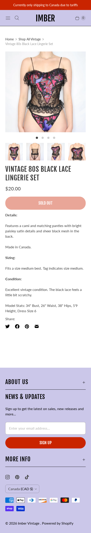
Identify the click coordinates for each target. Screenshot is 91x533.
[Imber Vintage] (45, 18)
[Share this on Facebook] (17, 326)
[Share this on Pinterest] (27, 326)
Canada (20, 489)
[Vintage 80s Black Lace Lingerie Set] (45, 91)
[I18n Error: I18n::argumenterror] (14, 151)
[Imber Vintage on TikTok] (29, 477)
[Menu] (8, 18)
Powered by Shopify (57, 523)
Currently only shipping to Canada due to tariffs (45, 5)
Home (9, 39)
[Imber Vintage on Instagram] (10, 477)
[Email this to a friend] (37, 326)
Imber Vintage (29, 523)
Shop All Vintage (30, 39)
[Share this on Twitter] (8, 326)
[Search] (16, 18)
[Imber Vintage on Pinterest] (20, 477)
